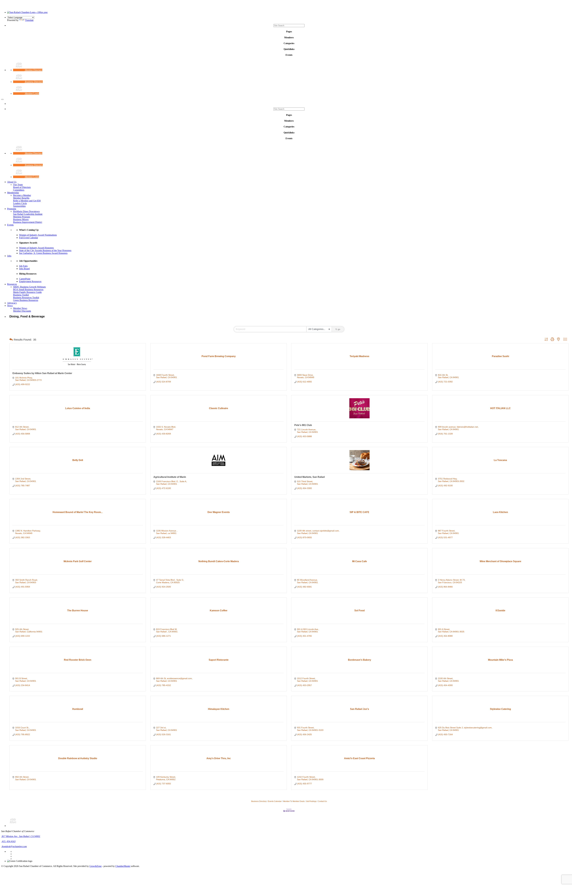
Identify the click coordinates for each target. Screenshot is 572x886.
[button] (11, 339)
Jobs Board (24, 268)
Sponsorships (19, 206)
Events (10, 225)
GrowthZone (95, 866)
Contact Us (322, 801)
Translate (29, 20)
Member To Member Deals (293, 801)
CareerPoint (24, 278)
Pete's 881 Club (303, 425)
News (10, 305)
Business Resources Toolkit (26, 297)
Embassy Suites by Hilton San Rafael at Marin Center (42, 373)
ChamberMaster (122, 866)
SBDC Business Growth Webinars (29, 287)
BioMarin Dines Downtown (26, 211)
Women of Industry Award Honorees (36, 248)
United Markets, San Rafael (309, 477)
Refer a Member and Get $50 (27, 200)
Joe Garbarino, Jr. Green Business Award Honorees (43, 253)
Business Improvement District (27, 222)
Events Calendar (275, 801)
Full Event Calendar (28, 237)
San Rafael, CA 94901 (21, 836)
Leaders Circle (20, 203)
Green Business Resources (25, 300)
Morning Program (21, 217)
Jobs (9, 256)
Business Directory (258, 801)
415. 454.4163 (8, 841)
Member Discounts (22, 311)
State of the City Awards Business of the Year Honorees (45, 250)
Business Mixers (21, 219)
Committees (18, 190)
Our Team (18, 184)
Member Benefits (21, 198)
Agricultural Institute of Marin (169, 477)
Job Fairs (23, 266)
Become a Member (22, 195)
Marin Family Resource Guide (27, 292)
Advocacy (12, 303)
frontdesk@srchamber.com (14, 846)
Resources (12, 284)
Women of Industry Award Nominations (38, 235)
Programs (11, 208)
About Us (11, 182)
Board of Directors (22, 187)
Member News (20, 308)
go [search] (339, 329)
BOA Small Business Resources (28, 289)
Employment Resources (30, 281)
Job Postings (311, 801)
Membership (13, 192)
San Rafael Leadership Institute (27, 214)
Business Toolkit (21, 295)
